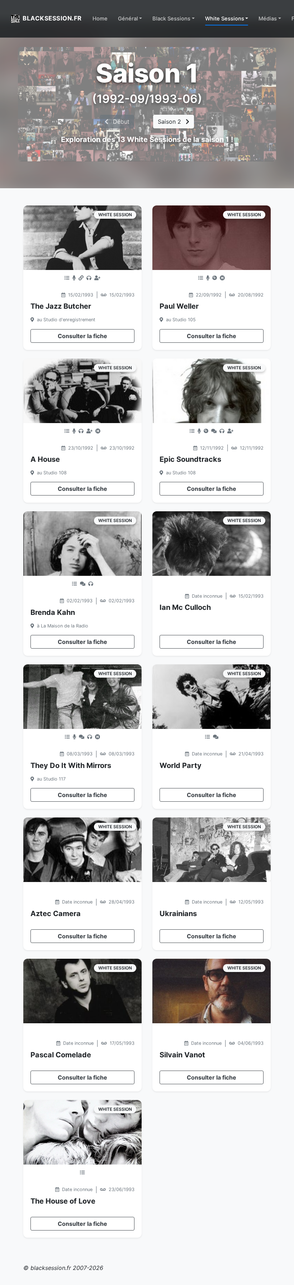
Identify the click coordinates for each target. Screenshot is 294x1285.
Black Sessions (171, 18)
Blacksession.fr (52, 18)
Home (100, 18)
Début (120, 121)
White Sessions (224, 18)
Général (128, 18)
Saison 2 (170, 121)
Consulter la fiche (82, 336)
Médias (268, 18)
